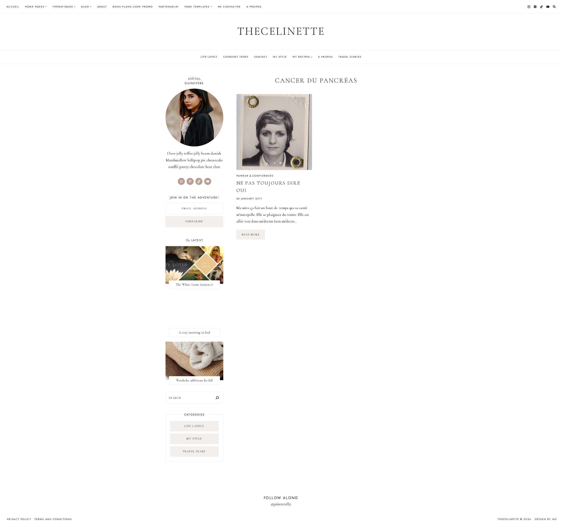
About (102, 6)
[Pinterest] (535, 6)
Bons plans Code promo (133, 6)
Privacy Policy (19, 519)
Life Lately (209, 56)
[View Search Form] (554, 6)
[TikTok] (541, 6)
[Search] (217, 397)
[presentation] (274, 132)
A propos (254, 6)
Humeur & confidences (254, 175)
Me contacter (229, 6)
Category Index (235, 56)
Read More (253, 236)
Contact (260, 56)
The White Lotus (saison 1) (194, 284)
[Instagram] (529, 6)
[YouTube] (548, 6)
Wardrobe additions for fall (194, 380)
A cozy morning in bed (194, 332)
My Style (280, 56)
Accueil (13, 6)
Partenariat (169, 6)
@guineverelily (281, 504)
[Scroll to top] (554, 515)
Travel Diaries (350, 56)
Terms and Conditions (53, 519)
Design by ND (546, 519)
